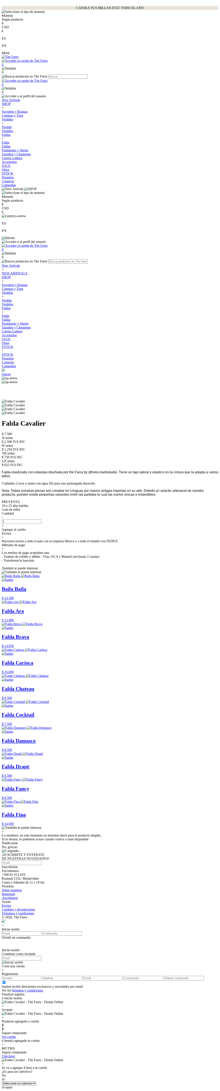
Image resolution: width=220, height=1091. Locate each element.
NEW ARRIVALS (15, 273)
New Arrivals (11, 100)
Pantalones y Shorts (15, 150)
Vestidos (7, 119)
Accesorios (9, 162)
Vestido (7, 127)
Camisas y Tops (12, 115)
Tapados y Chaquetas (16, 154)
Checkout (8, 1056)
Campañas (9, 185)
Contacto (8, 181)
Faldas (6, 135)
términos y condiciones (27, 990)
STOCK (7, 173)
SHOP (6, 104)
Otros (5, 169)
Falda (5, 142)
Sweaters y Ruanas (15, 111)
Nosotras (8, 177)
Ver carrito (9, 1037)
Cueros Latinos (12, 158)
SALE (6, 166)
